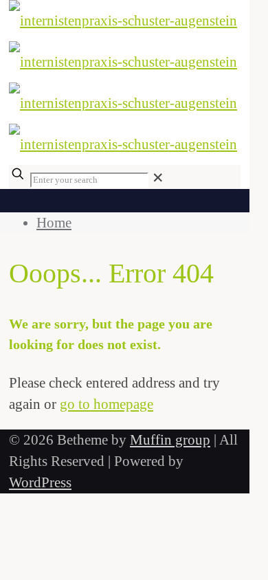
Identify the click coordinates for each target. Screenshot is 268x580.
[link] (158, 178)
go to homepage (106, 404)
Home (53, 222)
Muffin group (170, 440)
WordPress (40, 482)
